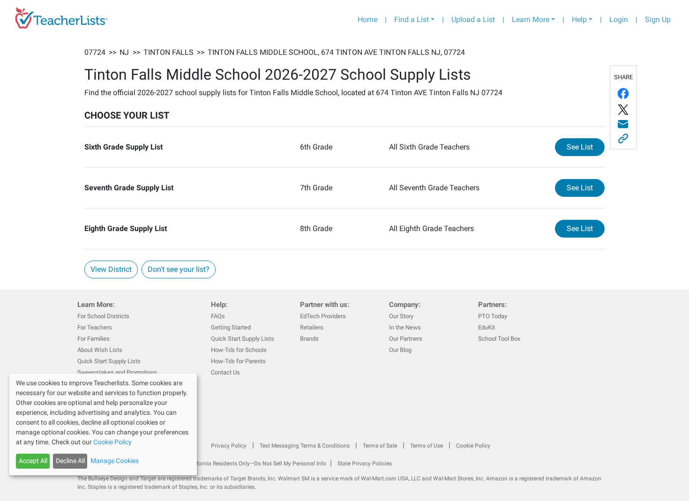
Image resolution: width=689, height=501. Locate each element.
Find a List (411, 19)
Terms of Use (426, 445)
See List (586, 146)
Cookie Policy (473, 445)
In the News (405, 327)
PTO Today (492, 316)
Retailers (311, 327)
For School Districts (103, 316)
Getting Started (231, 327)
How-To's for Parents (238, 361)
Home (367, 19)
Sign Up (658, 19)
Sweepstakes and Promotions (117, 372)
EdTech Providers (323, 316)
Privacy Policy (229, 445)
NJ (124, 52)
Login (618, 19)
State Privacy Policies (364, 463)
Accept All (33, 460)
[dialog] (103, 424)
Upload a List (473, 19)
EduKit (486, 327)
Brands (309, 338)
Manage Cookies (114, 460)
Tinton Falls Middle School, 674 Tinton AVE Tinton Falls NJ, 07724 (336, 52)
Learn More (530, 19)
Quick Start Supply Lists (109, 361)
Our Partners (405, 338)
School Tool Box (499, 338)
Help (579, 19)
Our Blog (400, 349)
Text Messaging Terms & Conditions (305, 445)
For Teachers (94, 327)
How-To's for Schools (239, 349)
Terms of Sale (380, 445)
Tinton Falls (168, 52)
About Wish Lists (99, 349)
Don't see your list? (179, 269)
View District (111, 269)
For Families (93, 338)
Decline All (70, 460)
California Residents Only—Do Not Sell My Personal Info (256, 463)
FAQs (218, 316)
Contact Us (225, 372)
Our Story (401, 316)
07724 (94, 52)
